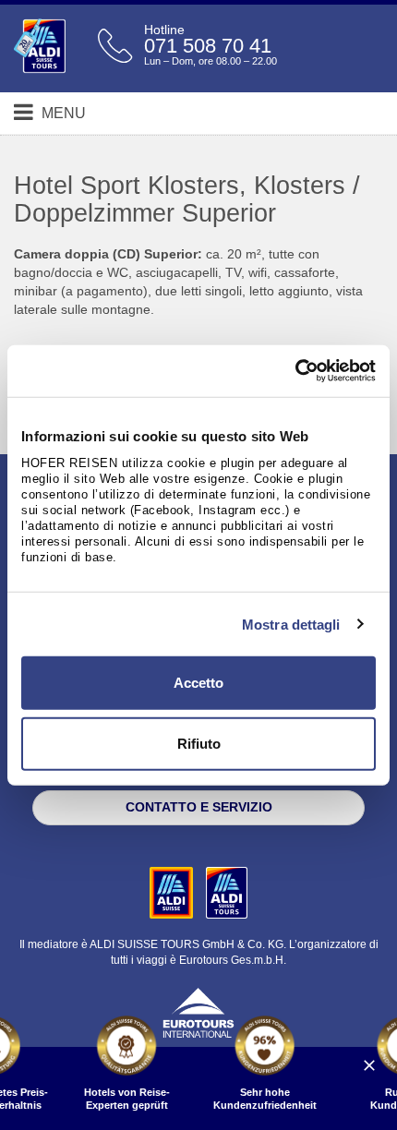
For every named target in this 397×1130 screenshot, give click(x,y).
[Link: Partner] (173, 891)
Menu (62, 113)
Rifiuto (199, 743)
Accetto (198, 683)
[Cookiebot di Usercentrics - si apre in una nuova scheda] (295, 371)
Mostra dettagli (291, 623)
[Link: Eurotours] (198, 1011)
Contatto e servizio (199, 806)
